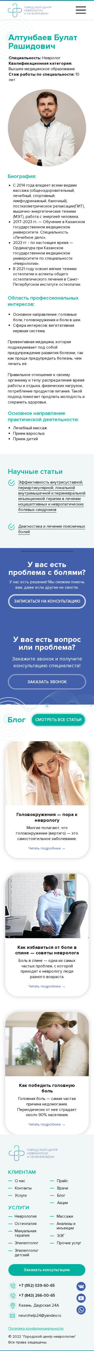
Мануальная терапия (25, 1233)
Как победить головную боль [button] (47, 1088)
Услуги (21, 1195)
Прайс (62, 1181)
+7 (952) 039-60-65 (37, 1285)
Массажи (65, 1216)
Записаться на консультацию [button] (47, 601)
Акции (62, 1202)
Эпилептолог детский (26, 1252)
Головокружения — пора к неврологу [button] (47, 817)
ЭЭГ (61, 1235)
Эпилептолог (26, 1243)
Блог (61, 1195)
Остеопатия (26, 1223)
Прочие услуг (69, 1243)
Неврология (26, 1216)
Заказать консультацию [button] (47, 1269)
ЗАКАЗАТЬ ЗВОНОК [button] (47, 682)
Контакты (23, 1188)
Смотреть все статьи (58, 719)
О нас (20, 1181)
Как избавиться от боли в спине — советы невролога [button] (47, 950)
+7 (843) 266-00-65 (37, 1295)
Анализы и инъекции (66, 1225)
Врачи (62, 1188)
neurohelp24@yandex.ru (40, 1315)
